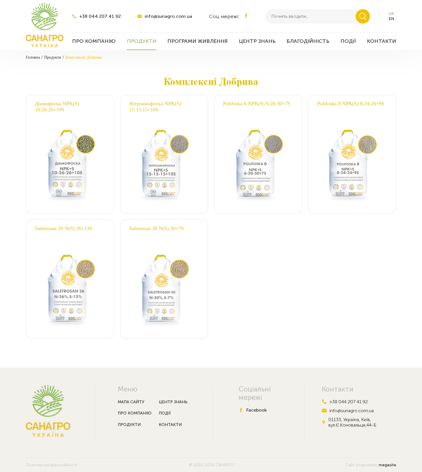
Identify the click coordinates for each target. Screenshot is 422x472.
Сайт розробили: (371, 465)
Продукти (129, 424)
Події (165, 413)
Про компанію (135, 413)
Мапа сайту (131, 402)
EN (391, 18)
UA (391, 13)
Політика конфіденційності (51, 465)
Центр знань (173, 402)
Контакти (170, 424)
